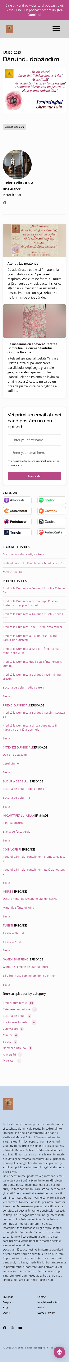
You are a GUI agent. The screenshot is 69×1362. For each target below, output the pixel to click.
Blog (5, 1307)
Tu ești (8, 925)
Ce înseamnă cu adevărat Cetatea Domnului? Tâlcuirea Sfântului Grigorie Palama (32, 348)
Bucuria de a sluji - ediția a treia (23, 554)
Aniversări (12, 1054)
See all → (9, 696)
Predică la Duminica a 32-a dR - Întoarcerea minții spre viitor (31, 651)
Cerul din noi (11, 763)
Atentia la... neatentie (23, 263)
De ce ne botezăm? (15, 754)
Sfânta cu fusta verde (16, 831)
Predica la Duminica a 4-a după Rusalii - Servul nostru (33, 616)
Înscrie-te (34, 476)
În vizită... (11, 1061)
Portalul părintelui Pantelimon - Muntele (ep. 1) (33, 563)
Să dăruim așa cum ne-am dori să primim (29, 975)
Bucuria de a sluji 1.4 (16, 797)
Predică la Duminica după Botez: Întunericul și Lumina (32, 663)
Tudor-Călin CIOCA (18, 183)
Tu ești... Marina (13, 932)
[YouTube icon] (20, 1328)
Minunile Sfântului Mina (18, 907)
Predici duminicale (16, 705)
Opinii (6, 1312)
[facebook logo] (5, 203)
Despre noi (9, 1302)
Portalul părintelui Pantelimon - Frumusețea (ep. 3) (34, 858)
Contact (41, 1297)
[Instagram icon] (12, 1328)
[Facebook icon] (5, 1328)
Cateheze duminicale (18, 747)
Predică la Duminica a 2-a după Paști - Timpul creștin (32, 676)
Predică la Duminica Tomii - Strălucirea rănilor (32, 627)
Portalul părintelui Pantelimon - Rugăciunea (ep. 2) (34, 871)
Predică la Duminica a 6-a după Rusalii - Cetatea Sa (34, 590)
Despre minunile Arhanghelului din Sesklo (30, 898)
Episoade (8, 1297)
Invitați (41, 1307)
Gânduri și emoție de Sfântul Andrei (26, 967)
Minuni (8, 891)
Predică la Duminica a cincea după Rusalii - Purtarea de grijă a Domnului (30, 603)
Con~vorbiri (12, 849)
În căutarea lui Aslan (19, 815)
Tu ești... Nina (12, 941)
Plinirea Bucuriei (13, 822)
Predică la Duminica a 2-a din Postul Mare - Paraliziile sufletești (30, 638)
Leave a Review (46, 1312)
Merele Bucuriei (13, 572)
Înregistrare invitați (48, 1302)
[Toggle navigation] (56, 29)
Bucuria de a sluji (16, 781)
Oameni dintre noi (16, 959)
